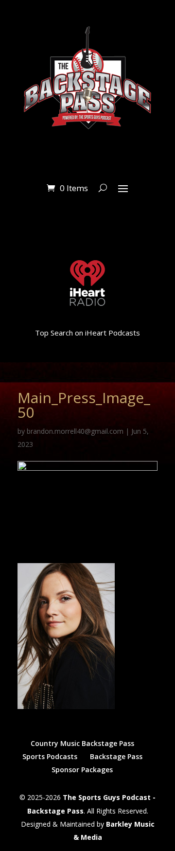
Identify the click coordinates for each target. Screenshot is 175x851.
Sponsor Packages (82, 769)
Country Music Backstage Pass (82, 743)
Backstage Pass (116, 756)
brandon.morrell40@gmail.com (75, 431)
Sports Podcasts (49, 756)
